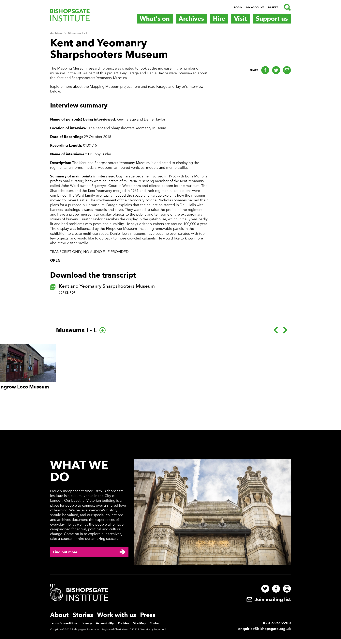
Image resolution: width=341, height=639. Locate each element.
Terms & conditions (64, 623)
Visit (240, 18)
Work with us (116, 615)
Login (238, 7)
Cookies (123, 623)
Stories (83, 615)
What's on (155, 18)
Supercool (160, 629)
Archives (191, 18)
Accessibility (105, 623)
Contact (155, 623)
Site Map (139, 623)
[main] (170, 228)
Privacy (87, 623)
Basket (273, 7)
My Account (255, 7)
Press (148, 615)
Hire (219, 18)
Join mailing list (272, 599)
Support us (272, 18)
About (59, 615)
